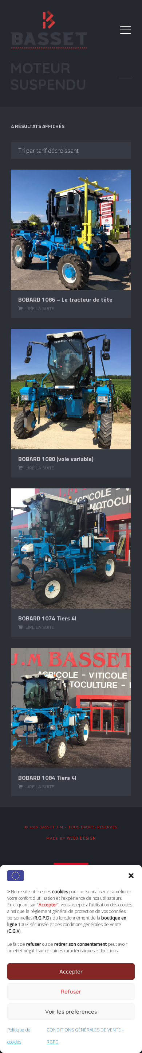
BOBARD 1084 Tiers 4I (47, 777)
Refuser (71, 991)
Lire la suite (39, 308)
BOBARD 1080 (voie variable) (56, 458)
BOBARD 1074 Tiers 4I (47, 618)
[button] (131, 875)
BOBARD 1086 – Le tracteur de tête (65, 299)
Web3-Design (81, 838)
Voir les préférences (71, 1011)
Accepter (71, 971)
